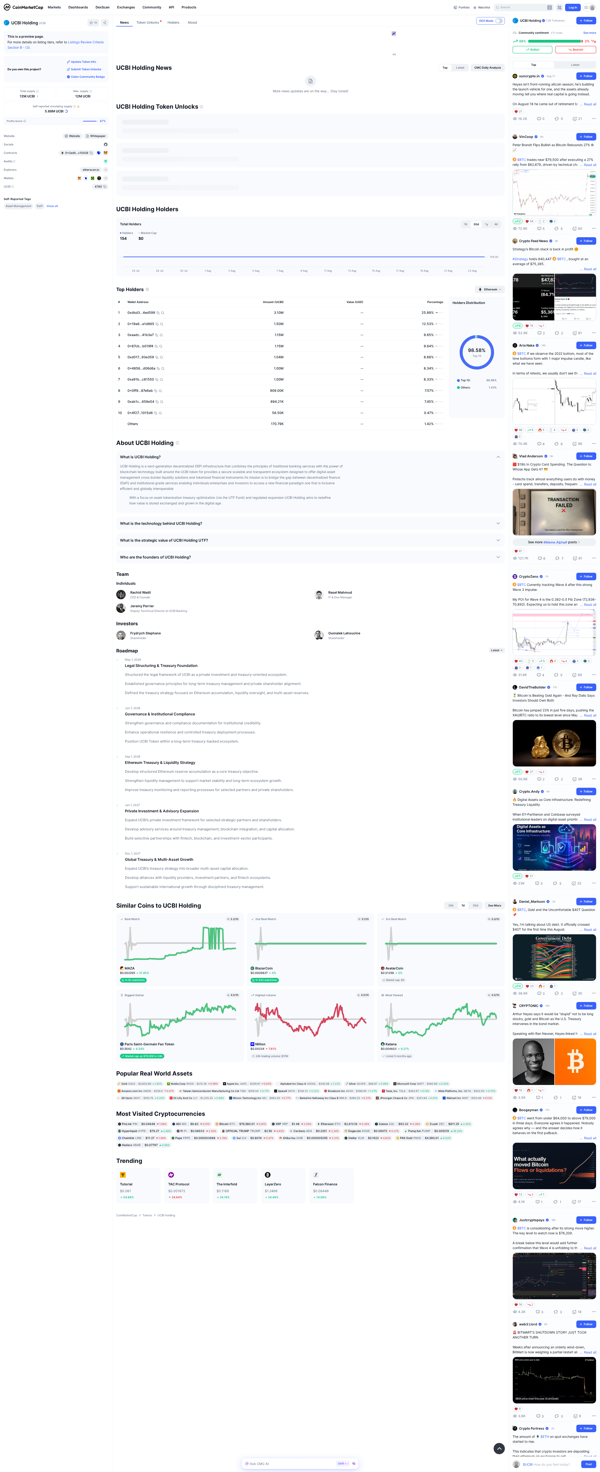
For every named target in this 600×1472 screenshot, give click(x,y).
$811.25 (450, 1124)
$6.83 (193, 1124)
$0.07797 (146, 1145)
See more (589, 32)
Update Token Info (83, 61)
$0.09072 (373, 1131)
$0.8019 (255, 1138)
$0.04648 (144, 1124)
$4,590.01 (425, 1138)
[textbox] (551, 1464)
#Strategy (520, 259)
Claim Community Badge (88, 76)
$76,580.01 (242, 1124)
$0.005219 (435, 1131)
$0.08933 (198, 1131)
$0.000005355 (311, 1138)
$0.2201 (316, 1131)
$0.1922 (369, 1138)
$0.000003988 (201, 1138)
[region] (249, 7)
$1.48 (293, 1124)
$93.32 (399, 1124)
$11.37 (144, 1138)
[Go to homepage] (23, 7)
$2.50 (255, 1131)
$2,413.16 (345, 1124)
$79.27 (146, 1131)
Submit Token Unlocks (86, 69)
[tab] (445, 67)
